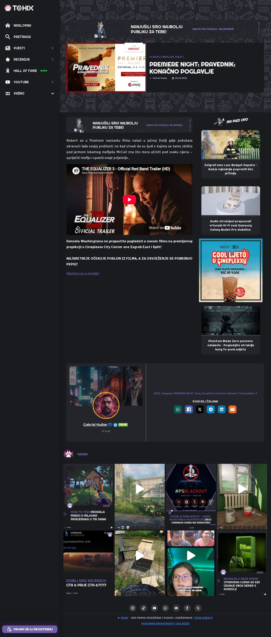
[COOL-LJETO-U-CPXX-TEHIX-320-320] (230, 270)
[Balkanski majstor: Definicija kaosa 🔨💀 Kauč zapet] (140, 489)
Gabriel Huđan (105, 424)
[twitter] (198, 608)
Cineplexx (166, 393)
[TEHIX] (19, 8)
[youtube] (154, 608)
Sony (198, 393)
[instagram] (132, 608)
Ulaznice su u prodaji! (82, 273)
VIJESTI (179, 56)
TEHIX (124, 617)
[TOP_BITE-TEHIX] (129, 125)
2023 (157, 393)
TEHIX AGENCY (203, 617)
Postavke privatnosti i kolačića (165, 623)
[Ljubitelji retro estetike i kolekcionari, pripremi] (242, 556)
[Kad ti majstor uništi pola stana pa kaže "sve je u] (242, 489)
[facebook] (187, 608)
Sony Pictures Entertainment (219, 393)
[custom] (143, 608)
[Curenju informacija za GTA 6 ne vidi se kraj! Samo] (88, 556)
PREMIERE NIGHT (183, 393)
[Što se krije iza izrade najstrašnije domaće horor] (191, 556)
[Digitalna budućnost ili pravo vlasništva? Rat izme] (191, 489)
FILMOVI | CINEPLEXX (161, 56)
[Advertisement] (129, 309)
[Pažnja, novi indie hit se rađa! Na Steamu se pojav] (88, 489)
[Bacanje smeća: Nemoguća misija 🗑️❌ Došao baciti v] (140, 556)
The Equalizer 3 (247, 393)
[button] (29, 48)
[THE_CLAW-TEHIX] (165, 28)
